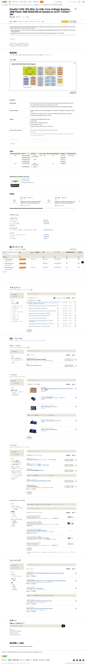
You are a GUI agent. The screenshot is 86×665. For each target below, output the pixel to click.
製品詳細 (15, 21)
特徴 (16, 55)
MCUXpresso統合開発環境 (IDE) (34, 470)
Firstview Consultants (32, 531)
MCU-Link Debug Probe (46, 406)
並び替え (68, 298)
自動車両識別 (46, 221)
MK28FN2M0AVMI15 (9, 267)
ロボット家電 (12, 238)
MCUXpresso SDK (26, 179)
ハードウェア (22, 340)
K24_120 (23, 198)
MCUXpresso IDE (25, 180)
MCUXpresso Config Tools (28, 182)
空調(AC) (45, 238)
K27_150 (57, 198)
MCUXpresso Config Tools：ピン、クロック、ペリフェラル (40, 459)
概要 (11, 21)
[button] (79, 2)
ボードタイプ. (23, 376)
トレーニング (37, 21)
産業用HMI (45, 220)
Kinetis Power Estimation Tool (34, 365)
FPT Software (30, 539)
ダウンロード (69, 359)
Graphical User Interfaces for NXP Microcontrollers (39, 481)
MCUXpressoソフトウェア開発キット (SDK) (36, 465)
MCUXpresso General (15, 634)
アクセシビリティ (17, 663)
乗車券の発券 (12, 225)
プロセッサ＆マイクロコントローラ (15, 4)
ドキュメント (21, 21)
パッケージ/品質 (72, 21)
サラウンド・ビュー (14, 220)
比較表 (20, 55)
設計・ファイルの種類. (25, 347)
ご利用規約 (8, 663)
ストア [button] (42, 1)
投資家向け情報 (16, 660)
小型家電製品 (46, 236)
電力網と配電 (46, 223)
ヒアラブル (12, 236)
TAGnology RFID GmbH (32, 518)
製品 (6, 4)
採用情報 (10, 660)
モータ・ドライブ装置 (14, 223)
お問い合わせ (35, 660)
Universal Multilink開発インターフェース (50, 397)
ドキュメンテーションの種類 (26, 289)
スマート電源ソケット (14, 221)
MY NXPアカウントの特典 (44, 660)
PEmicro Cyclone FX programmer (49, 429)
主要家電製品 (46, 234)
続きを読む (55, 652)
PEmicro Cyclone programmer (48, 420)
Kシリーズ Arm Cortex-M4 (45, 4)
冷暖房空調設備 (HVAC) (48, 230)
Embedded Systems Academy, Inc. (35, 524)
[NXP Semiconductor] (4, 2)
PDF (29, 205)
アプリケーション (47, 55)
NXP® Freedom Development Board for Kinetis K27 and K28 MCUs (57, 388)
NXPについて (4, 660)
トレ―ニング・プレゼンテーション (46, 582)
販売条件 (12, 663)
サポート (43, 21)
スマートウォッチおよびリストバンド (18, 234)
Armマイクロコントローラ (28, 4)
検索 (63, 625)
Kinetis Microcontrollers (15, 631)
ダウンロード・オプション (69, 365)
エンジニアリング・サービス (39, 340)
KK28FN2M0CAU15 (9, 259)
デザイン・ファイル (14, 340)
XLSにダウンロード (73, 249)
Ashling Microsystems (32, 545)
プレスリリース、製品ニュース (26, 660)
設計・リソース (28, 21)
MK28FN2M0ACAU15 (9, 263)
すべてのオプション (22, 259)
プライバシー (4, 663)
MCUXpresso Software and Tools (30, 55)
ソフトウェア (29, 340)
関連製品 (41, 55)
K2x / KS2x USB (54, 4)
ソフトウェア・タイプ (25, 447)
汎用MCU (36, 4)
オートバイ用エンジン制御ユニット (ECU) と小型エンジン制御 (23, 230)
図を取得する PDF (73, 92)
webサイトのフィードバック (25, 663)
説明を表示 (5, 257)
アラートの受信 (25, 17)
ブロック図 (12, 55)
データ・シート (7, 265)
